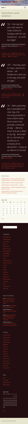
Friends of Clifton (7, 89)
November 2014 (6, 337)
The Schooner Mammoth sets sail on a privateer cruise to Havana (10, 323)
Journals (19, 53)
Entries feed (6, 380)
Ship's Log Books (7, 279)
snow (2, 168)
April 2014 (5, 354)
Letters (4, 267)
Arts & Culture (6, 241)
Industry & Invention (7, 262)
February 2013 (6, 368)
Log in (4, 377)
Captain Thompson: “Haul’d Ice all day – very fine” (12, 185)
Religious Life (6, 277)
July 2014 (5, 346)
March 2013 (5, 365)
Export (4, 258)
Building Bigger (6, 253)
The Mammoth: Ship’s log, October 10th (10, 311)
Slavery (4, 284)
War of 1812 (5, 288)
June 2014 (5, 349)
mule (15, 166)
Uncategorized (6, 286)
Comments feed (6, 382)
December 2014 (6, 335)
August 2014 (5, 344)
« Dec (2, 218)
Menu (2, 7)
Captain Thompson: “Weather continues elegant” (12, 182)
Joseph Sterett (10, 166)
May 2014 (5, 351)
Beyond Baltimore (7, 251)
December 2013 (6, 363)
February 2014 (6, 358)
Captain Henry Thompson (15, 165)
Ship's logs (5, 281)
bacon (8, 165)
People (4, 270)
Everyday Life (6, 255)
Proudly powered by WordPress (8, 421)
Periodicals (5, 272)
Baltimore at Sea (6, 248)
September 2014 (6, 342)
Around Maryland (6, 239)
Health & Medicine (7, 260)
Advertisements (6, 237)
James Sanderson (17, 95)
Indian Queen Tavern (17, 54)
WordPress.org (6, 384)
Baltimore (15, 53)
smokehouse (20, 166)
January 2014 (6, 361)
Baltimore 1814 (6, 246)
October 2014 (6, 339)
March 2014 (5, 356)
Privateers (5, 274)
